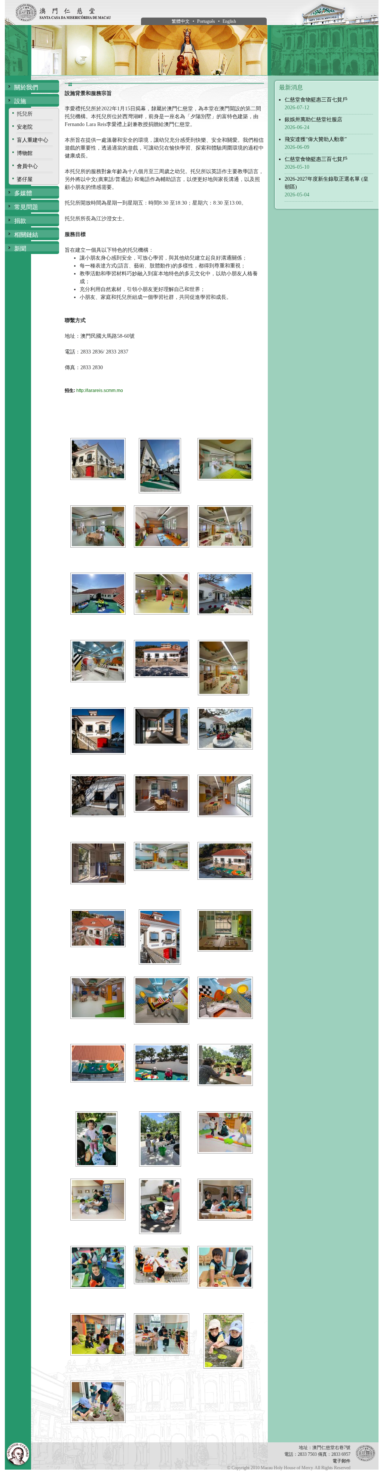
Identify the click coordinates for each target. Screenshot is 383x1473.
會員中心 (27, 166)
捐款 (20, 221)
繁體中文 (181, 21)
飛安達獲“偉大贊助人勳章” (316, 139)
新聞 (20, 248)
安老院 (25, 127)
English (229, 21)
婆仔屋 (25, 179)
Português (206, 21)
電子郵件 (341, 1461)
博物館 (25, 153)
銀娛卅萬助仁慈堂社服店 (313, 119)
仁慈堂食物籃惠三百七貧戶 (316, 99)
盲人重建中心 (32, 140)
